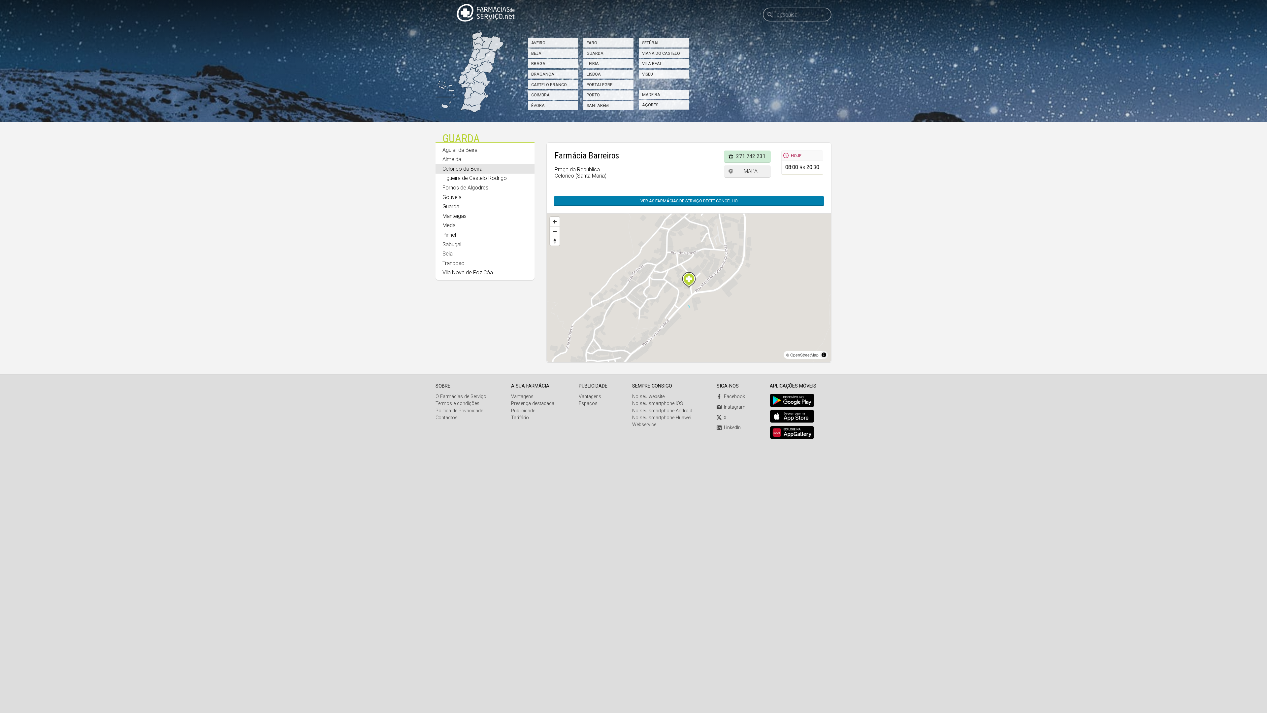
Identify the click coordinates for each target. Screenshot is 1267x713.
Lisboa (594, 74)
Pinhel (449, 235)
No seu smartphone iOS (657, 403)
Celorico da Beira (462, 169)
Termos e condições (457, 403)
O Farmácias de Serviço (461, 396)
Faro (592, 42)
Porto (593, 94)
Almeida (451, 159)
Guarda (595, 53)
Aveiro (538, 42)
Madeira (651, 94)
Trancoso (453, 263)
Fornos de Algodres (465, 188)
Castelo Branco (549, 84)
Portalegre (599, 84)
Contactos (447, 418)
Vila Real (652, 63)
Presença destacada (532, 403)
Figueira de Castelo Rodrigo (474, 178)
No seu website (648, 396)
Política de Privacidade (459, 411)
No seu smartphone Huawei (661, 418)
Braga (538, 63)
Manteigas (454, 216)
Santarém (598, 105)
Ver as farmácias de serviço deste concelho (689, 200)
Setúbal (651, 42)
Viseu (647, 74)
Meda (449, 225)
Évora (538, 105)
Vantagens (522, 396)
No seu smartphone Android (662, 411)
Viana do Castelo (661, 53)
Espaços (588, 403)
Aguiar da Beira (459, 150)
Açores (650, 104)
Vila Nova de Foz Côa (467, 272)
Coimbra (540, 94)
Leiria (593, 63)
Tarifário (520, 418)
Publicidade (523, 411)
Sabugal (451, 244)
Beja (536, 53)
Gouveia (452, 197)
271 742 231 (750, 156)
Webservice (644, 424)
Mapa (751, 171)
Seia (447, 254)
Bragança (542, 74)
